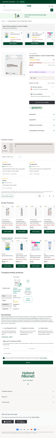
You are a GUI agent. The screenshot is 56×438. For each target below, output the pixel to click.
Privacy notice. (43, 358)
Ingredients (32, 120)
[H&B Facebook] (28, 384)
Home (3, 21)
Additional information (35, 125)
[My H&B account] (49, 6)
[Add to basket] (19, 285)
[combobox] (26, 10)
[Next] (52, 39)
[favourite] (21, 33)
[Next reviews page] (53, 196)
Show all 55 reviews (7, 196)
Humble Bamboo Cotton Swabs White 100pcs (17, 290)
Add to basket (13, 43)
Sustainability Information (36, 130)
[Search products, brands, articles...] (52, 10)
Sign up (28, 362)
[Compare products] (28, 281)
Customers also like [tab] (7, 238)
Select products (28, 299)
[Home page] (29, 6)
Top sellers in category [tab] (21, 238)
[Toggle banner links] (52, 1)
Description (32, 114)
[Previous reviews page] (35, 196)
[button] (42, 108)
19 (49, 196)
